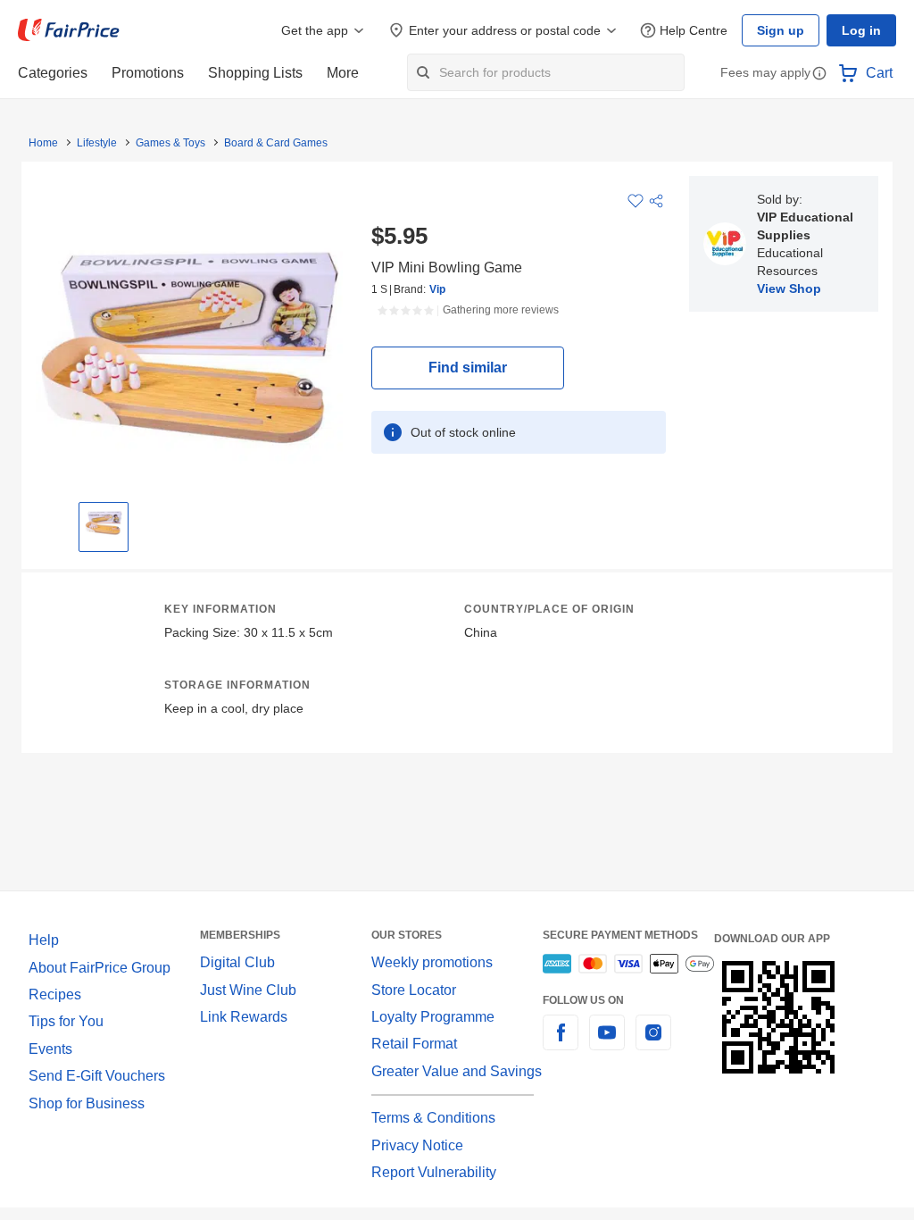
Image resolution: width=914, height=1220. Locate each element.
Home (43, 143)
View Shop (789, 288)
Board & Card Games (276, 143)
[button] (819, 74)
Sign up (780, 30)
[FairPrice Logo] (69, 30)
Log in (861, 30)
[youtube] (607, 1042)
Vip (437, 289)
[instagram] (653, 1042)
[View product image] (103, 522)
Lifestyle (97, 143)
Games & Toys (170, 143)
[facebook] (560, 1042)
